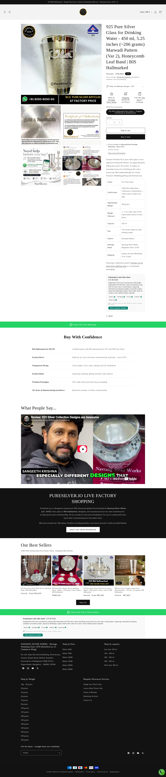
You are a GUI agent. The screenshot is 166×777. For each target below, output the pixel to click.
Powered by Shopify (67, 771)
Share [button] (110, 316)
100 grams (25, 708)
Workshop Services (90, 696)
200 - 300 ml (109, 657)
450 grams (25, 736)
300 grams (25, 724)
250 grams (25, 720)
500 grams (25, 740)
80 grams (24, 704)
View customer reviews (118, 308)
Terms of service (102, 771)
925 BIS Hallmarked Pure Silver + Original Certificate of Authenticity (125, 112)
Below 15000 (68, 661)
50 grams (24, 692)
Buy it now (125, 137)
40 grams (24, 688)
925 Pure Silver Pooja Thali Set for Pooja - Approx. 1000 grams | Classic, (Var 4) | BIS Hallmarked (97, 590)
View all (83, 602)
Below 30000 (68, 669)
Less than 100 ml (110, 649)
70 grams (24, 700)
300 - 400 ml (109, 661)
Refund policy (79, 771)
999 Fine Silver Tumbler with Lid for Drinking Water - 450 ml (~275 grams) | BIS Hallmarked (129, 590)
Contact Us (87, 700)
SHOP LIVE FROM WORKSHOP (83, 530)
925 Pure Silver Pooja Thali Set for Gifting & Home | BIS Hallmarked (36, 589)
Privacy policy (90, 771)
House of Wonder (90, 692)
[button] (4, 12)
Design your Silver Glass (92, 684)
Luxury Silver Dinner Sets (93, 688)
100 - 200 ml (109, 653)
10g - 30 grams (26, 684)
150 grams (25, 712)
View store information (116, 153)
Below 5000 (67, 653)
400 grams (25, 732)
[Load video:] (83, 449)
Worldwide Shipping (123, 77)
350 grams (25, 728)
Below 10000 (68, 657)
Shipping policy (114, 771)
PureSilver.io (56, 771)
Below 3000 (67, 649)
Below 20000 (68, 665)
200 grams (25, 716)
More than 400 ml (111, 665)
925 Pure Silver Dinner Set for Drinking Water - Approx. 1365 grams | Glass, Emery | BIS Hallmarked (67, 590)
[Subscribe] (58, 752)
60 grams (24, 696)
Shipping (125, 98)
